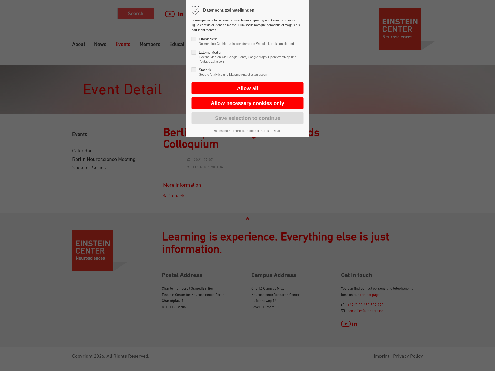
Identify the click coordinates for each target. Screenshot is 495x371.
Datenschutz (221, 131)
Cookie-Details (271, 131)
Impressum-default (246, 131)
